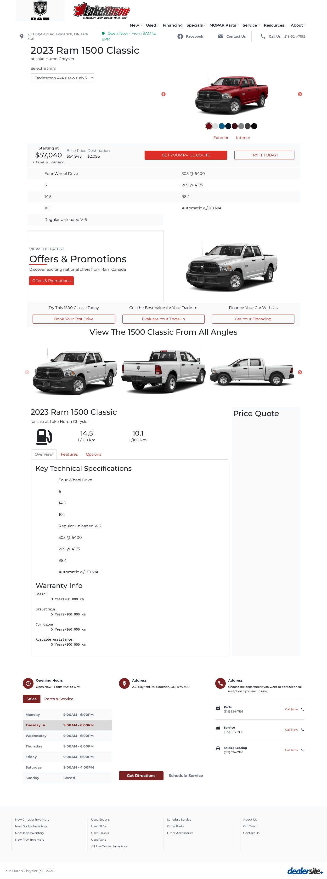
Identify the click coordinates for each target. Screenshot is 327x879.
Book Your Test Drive (74, 319)
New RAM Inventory (29, 839)
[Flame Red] (209, 126)
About (297, 25)
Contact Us (251, 833)
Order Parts (175, 826)
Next (300, 94)
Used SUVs (99, 826)
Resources (274, 25)
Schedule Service (186, 775)
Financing (173, 25)
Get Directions (141, 775)
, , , (58, 36)
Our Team (250, 826)
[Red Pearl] (235, 126)
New (134, 25)
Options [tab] (93, 454)
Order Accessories (180, 833)
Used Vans (98, 839)
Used (151, 25)
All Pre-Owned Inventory (109, 846)
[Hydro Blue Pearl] (222, 126)
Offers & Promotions (51, 280)
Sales (32, 699)
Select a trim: (43, 68)
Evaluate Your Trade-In (163, 319)
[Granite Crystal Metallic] (248, 126)
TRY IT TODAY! (264, 155)
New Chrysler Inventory (32, 819)
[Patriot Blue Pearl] (228, 126)
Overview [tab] (44, 454)
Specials (194, 25)
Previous (163, 94)
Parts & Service (58, 699)
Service (250, 25)
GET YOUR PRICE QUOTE (186, 155)
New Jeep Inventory (29, 833)
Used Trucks (100, 833)
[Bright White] (215, 126)
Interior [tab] (243, 137)
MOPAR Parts (222, 25)
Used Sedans (100, 819)
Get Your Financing (253, 319)
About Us (250, 819)
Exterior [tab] (220, 137)
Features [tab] (69, 454)
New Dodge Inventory (31, 826)
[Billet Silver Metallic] (241, 126)
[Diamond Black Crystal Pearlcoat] (254, 126)
